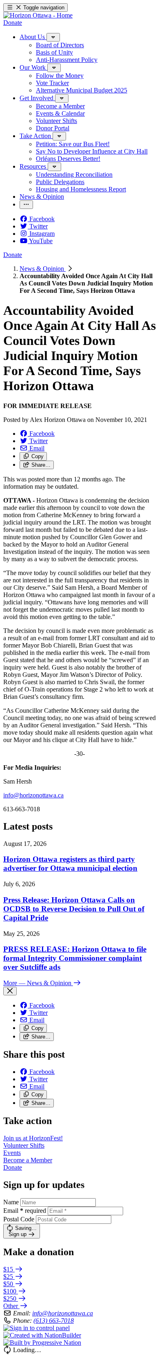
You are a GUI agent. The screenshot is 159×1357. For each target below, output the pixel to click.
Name (11, 1202)
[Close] (10, 991)
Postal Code (18, 1219)
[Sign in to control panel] (36, 1327)
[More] (53, 37)
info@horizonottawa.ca (62, 1313)
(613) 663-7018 (53, 1320)
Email (24, 1210)
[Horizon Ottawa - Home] (38, 15)
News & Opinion (43, 268)
